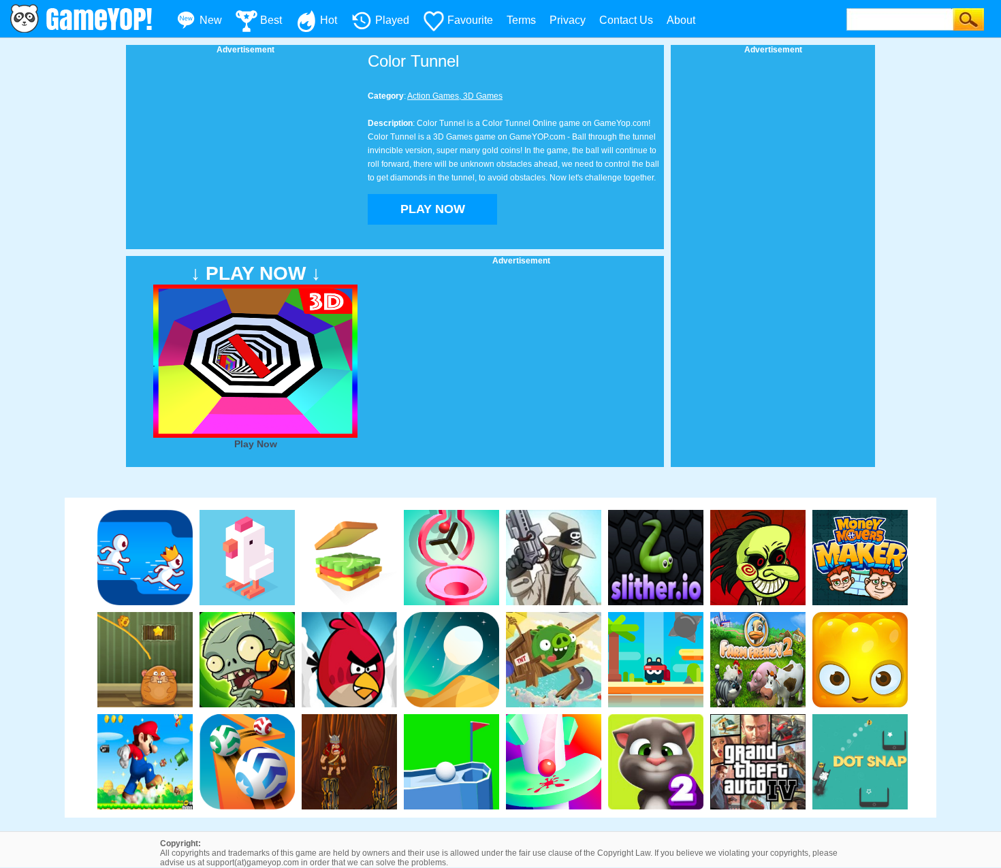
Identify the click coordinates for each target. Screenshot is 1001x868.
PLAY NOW (432, 209)
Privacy (568, 20)
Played (392, 20)
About (681, 20)
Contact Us (626, 20)
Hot (328, 20)
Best (271, 20)
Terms (521, 20)
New (211, 20)
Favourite (470, 20)
